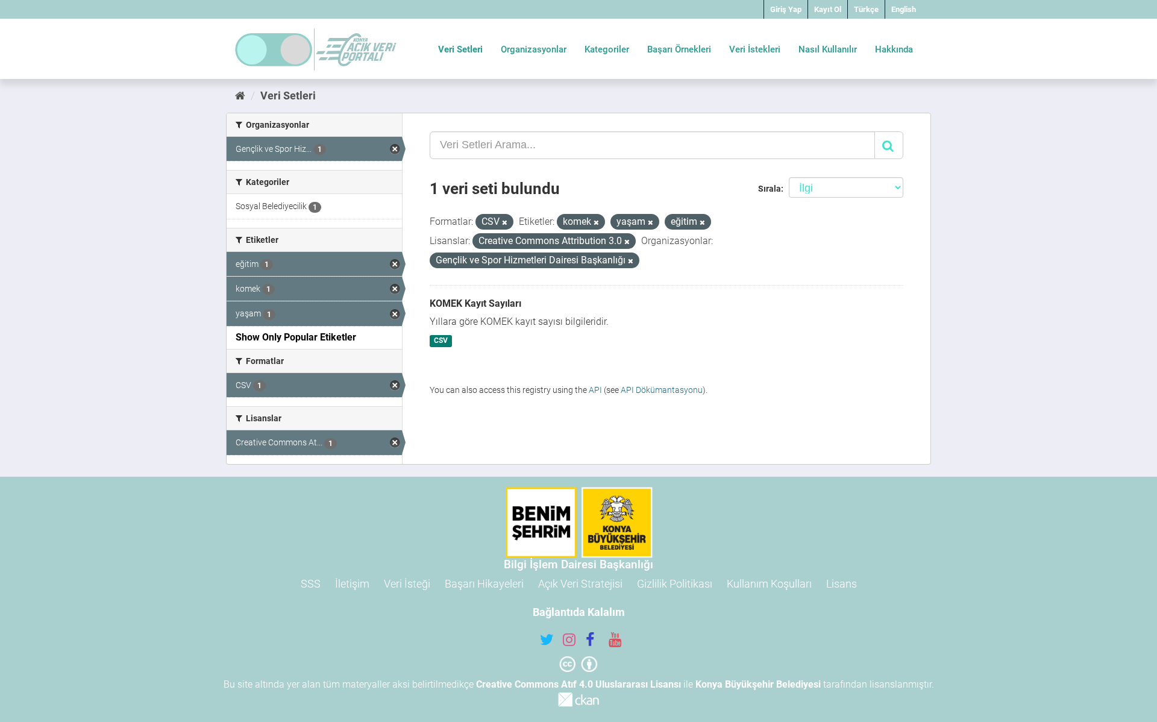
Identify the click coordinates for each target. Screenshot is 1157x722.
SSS (311, 583)
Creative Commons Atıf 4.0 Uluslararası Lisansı (578, 684)
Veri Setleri (460, 49)
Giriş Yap (785, 9)
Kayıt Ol (827, 9)
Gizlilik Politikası (674, 583)
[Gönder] (888, 145)
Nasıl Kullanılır (827, 49)
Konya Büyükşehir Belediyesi (758, 684)
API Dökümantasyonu (662, 390)
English (903, 9)
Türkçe (866, 9)
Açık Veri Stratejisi (580, 583)
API (595, 390)
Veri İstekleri (754, 49)
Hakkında (894, 49)
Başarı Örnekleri (679, 49)
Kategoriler (607, 49)
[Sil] (504, 223)
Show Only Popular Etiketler (296, 337)
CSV (441, 341)
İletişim (352, 583)
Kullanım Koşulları (769, 583)
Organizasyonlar (533, 49)
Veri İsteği (407, 583)
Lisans (841, 583)
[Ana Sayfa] (240, 95)
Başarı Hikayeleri (484, 583)
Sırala (769, 188)
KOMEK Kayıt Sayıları (475, 303)
